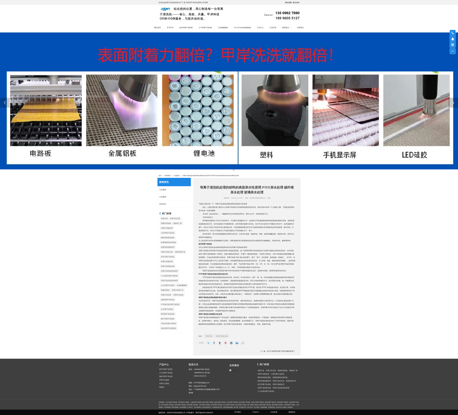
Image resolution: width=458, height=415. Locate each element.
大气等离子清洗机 (205, 28)
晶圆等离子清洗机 (167, 300)
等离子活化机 (178, 295)
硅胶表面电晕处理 (167, 247)
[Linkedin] (237, 343)
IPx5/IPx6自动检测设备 (242, 28)
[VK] (231, 343)
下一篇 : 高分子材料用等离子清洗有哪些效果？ (277, 351)
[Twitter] (208, 343)
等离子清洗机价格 (167, 266)
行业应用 (273, 28)
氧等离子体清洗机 (167, 314)
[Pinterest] (225, 343)
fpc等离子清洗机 (167, 309)
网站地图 (288, 2)
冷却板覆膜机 (223, 28)
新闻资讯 (285, 28)
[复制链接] (243, 343)
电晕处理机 (165, 290)
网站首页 (157, 28)
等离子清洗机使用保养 (169, 281)
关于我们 (237, 412)
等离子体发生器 (167, 252)
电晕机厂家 (177, 223)
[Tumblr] (220, 343)
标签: (200, 336)
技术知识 (162, 204)
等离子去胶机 (164, 383)
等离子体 (164, 218)
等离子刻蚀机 (164, 380)
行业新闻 (176, 175)
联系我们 (300, 28)
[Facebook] (214, 343)
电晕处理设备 (166, 223)
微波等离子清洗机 (166, 376)
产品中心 (260, 28)
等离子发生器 (175, 218)
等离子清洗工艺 (177, 290)
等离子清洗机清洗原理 (169, 271)
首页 (160, 175)
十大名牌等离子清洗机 (169, 276)
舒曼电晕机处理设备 (168, 242)
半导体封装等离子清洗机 (170, 304)
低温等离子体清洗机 (168, 328)
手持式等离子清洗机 (168, 323)
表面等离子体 (180, 252)
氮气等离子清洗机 (167, 319)
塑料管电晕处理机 (167, 238)
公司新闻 (162, 190)
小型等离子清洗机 (167, 233)
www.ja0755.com (200, 386)
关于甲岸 (170, 28)
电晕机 (161, 387)
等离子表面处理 (167, 228)
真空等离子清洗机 (186, 28)
